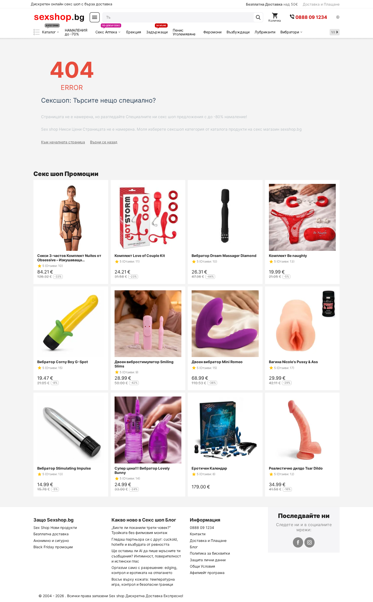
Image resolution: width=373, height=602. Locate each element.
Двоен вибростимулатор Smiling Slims (144, 364)
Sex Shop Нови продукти (55, 527)
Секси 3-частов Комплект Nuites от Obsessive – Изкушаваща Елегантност (69, 257)
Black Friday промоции (53, 547)
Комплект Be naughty (288, 255)
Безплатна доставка (51, 534)
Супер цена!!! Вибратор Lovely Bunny (142, 470)
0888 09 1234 (202, 527)
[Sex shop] (58, 17)
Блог (194, 547)
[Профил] (338, 17)
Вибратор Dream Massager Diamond (224, 255)
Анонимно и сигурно (51, 540)
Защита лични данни (208, 560)
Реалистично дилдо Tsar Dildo (296, 468)
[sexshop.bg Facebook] (298, 542)
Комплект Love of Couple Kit (140, 255)
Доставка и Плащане (321, 4)
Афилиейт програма (207, 572)
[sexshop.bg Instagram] (309, 542)
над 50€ (272, 4)
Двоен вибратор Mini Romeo (217, 362)
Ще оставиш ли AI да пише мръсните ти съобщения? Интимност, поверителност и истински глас (146, 556)
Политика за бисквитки (210, 553)
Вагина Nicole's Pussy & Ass (293, 362)
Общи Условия (202, 566)
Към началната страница (63, 142)
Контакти (197, 534)
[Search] (258, 17)
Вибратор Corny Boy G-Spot (62, 362)
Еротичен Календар (209, 468)
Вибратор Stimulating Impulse (64, 468)
